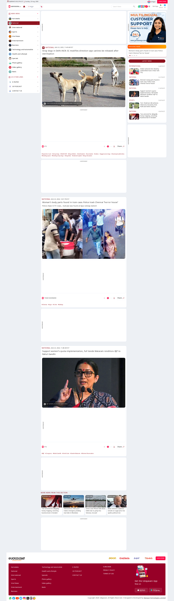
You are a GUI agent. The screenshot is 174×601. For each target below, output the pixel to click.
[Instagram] (24, 598)
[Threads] (31, 598)
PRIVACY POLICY (109, 570)
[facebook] (14, 598)
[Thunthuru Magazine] (149, 558)
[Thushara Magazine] (137, 558)
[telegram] (21, 598)
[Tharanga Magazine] (112, 558)
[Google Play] (155, 590)
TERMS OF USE (108, 574)
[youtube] (17, 598)
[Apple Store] (141, 590)
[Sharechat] (34, 598)
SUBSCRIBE (162, 2)
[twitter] (28, 598)
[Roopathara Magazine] (124, 558)
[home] (15, 6)
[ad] (147, 27)
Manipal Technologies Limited (155, 598)
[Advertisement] (84, 27)
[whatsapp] (10, 598)
